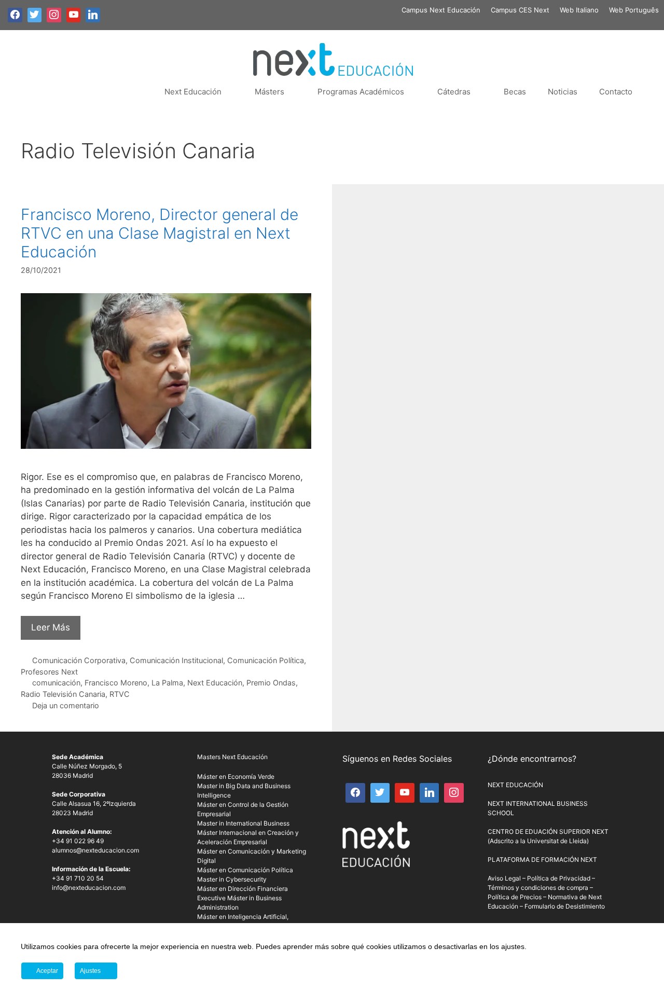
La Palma (167, 682)
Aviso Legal (504, 878)
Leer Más (50, 627)
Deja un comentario (65, 705)
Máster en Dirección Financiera (242, 888)
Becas (515, 92)
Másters (269, 92)
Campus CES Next (520, 10)
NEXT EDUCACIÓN (515, 785)
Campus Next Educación (441, 10)
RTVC (119, 694)
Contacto (615, 92)
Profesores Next (49, 671)
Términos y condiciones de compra (538, 887)
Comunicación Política (265, 660)
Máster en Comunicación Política (245, 870)
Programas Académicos (360, 92)
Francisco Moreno (116, 682)
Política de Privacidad (558, 878)
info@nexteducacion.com (89, 887)
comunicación (56, 682)
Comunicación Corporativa (79, 660)
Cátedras (454, 92)
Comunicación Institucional (176, 660)
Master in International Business (243, 823)
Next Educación (193, 92)
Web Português (634, 10)
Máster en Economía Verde (235, 776)
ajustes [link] (512, 946)
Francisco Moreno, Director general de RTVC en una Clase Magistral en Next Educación (159, 233)
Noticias (562, 92)
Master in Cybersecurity (232, 879)
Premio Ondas (271, 682)
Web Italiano (579, 10)
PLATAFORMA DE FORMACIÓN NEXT (542, 859)
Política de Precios (515, 897)
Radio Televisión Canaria (63, 694)
